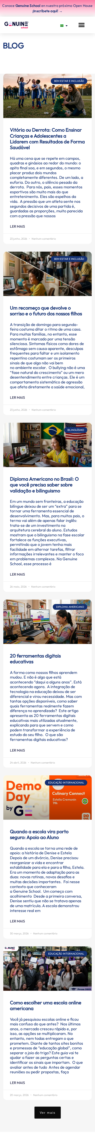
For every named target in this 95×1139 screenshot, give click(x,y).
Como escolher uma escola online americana (45, 1005)
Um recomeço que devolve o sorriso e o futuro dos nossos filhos (46, 311)
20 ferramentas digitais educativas (35, 659)
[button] (81, 25)
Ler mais (17, 226)
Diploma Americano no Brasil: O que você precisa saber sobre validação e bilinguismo (44, 485)
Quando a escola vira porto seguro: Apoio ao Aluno (39, 834)
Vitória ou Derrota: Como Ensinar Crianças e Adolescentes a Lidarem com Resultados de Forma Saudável (47, 138)
